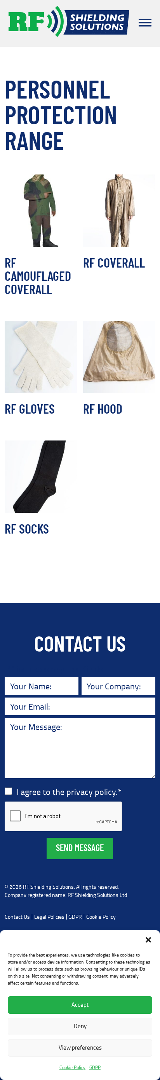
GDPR (95, 1067)
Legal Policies (49, 917)
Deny (80, 1026)
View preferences (80, 1047)
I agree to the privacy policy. (69, 792)
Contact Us (17, 917)
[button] (148, 940)
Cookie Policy (72, 1067)
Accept (80, 1005)
